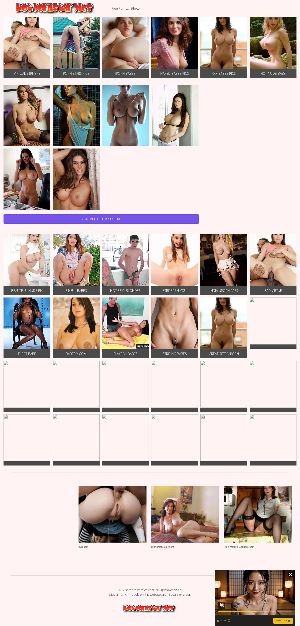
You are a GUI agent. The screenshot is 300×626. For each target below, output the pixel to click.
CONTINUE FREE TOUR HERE (101, 219)
